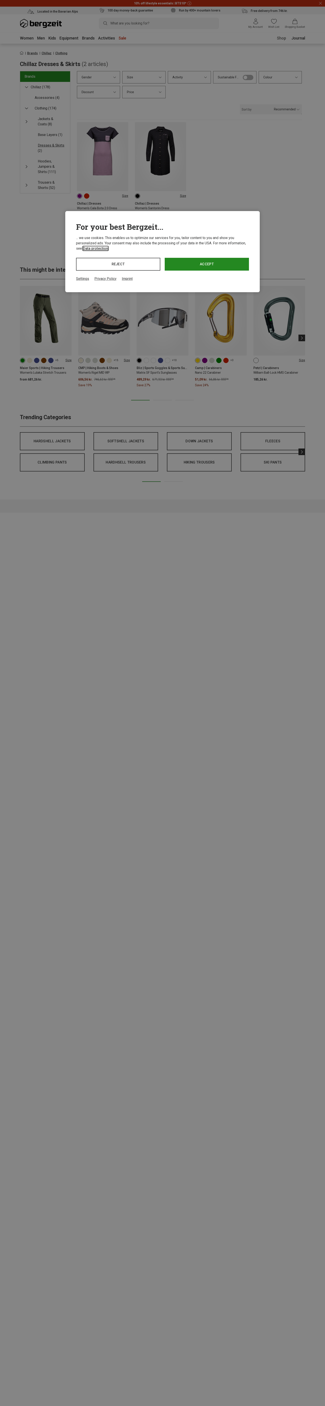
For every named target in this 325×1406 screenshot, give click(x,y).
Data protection (95, 248)
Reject (118, 264)
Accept (207, 264)
